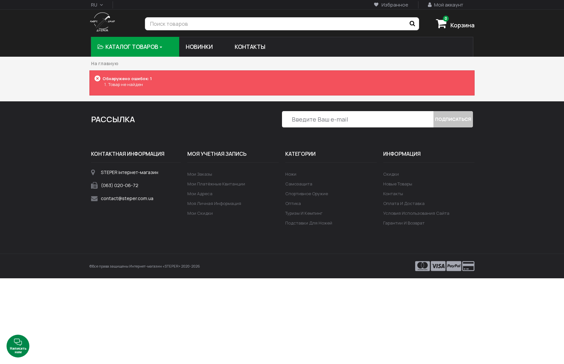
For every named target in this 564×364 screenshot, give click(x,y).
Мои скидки (200, 213)
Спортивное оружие (306, 194)
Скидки (391, 174)
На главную (104, 63)
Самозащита (298, 184)
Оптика (293, 203)
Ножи (290, 174)
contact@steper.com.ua (127, 198)
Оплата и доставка (404, 203)
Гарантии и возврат (404, 223)
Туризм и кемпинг (303, 213)
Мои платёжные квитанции (216, 184)
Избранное (394, 4)
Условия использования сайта (416, 213)
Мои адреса (199, 194)
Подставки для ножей (308, 223)
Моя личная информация (214, 203)
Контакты (393, 194)
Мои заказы (199, 174)
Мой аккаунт (448, 4)
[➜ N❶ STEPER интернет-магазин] (102, 23)
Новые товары (397, 184)
